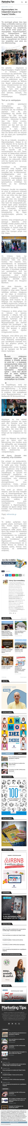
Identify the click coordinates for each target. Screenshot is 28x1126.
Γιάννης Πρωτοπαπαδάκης (17, 580)
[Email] (20, 575)
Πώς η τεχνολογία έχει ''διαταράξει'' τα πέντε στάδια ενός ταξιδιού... (17, 1052)
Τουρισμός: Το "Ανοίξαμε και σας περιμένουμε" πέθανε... (6, 651)
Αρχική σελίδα (4, 6)
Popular (8, 753)
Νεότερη (4, 677)
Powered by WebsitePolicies (6, 1124)
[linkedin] (11, 613)
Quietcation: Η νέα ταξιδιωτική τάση (19, 650)
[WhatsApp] (16, 575)
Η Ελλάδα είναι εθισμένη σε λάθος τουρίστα (6, 667)
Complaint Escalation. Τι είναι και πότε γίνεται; (13, 939)
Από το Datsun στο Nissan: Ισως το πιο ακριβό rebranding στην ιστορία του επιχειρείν (17, 1100)
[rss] (15, 613)
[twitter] (13, 613)
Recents (20, 753)
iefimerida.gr (11, 514)
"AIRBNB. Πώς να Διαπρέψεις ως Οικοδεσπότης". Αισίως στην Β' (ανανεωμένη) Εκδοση (20, 669)
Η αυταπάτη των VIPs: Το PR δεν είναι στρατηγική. (17, 770)
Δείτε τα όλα (24, 618)
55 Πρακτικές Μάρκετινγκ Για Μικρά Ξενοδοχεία (13, 997)
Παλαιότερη (23, 677)
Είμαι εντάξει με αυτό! (14, 1122)
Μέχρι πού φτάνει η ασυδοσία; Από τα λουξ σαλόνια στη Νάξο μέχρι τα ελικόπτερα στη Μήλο (7, 633)
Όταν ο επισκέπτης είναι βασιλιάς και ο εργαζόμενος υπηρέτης (17, 757)
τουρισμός (11, 6)
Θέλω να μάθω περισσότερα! (20, 1120)
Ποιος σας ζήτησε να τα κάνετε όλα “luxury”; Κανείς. (20, 632)
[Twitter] (10, 575)
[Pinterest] (13, 575)
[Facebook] (6, 575)
